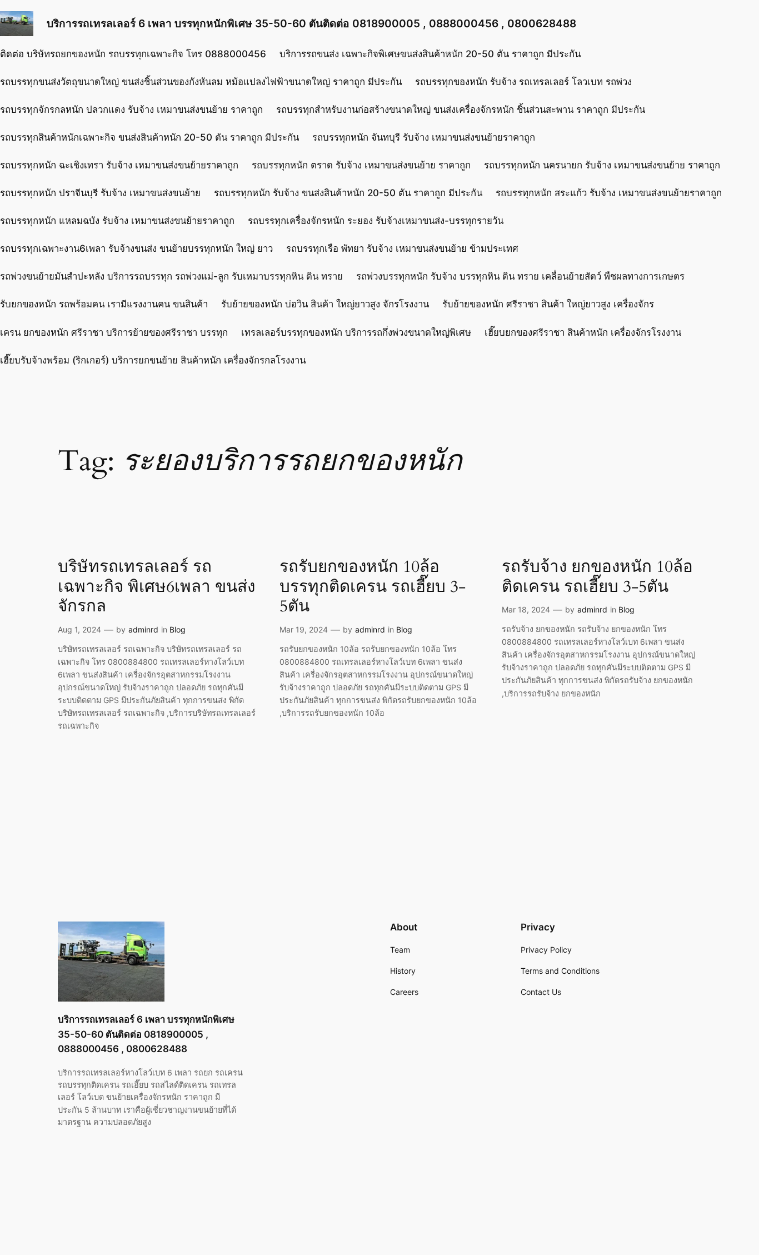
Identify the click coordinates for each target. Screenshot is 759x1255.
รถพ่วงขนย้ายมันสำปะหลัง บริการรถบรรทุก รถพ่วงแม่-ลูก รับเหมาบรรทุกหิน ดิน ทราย (171, 276)
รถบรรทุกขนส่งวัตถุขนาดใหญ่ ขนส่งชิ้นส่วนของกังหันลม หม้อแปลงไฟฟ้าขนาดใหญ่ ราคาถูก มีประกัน (201, 81)
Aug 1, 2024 (79, 629)
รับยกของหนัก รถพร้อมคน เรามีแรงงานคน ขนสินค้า (104, 304)
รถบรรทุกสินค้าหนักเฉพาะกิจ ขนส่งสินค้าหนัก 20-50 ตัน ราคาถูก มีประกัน (149, 137)
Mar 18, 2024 (526, 609)
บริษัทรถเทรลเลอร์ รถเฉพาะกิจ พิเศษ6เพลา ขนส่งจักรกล (156, 587)
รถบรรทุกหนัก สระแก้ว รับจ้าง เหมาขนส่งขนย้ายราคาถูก (609, 192)
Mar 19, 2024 (303, 629)
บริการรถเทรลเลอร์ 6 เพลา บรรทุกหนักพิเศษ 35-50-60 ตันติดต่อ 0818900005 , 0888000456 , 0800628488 (311, 23)
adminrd (143, 629)
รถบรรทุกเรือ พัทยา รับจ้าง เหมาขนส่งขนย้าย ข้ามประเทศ (402, 248)
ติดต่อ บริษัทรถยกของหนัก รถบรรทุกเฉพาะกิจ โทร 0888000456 (133, 53)
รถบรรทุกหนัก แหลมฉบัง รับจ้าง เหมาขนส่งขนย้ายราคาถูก (117, 220)
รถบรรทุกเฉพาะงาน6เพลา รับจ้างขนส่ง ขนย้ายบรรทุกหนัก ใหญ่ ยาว (136, 248)
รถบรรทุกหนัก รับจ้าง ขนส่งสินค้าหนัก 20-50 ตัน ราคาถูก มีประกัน (348, 192)
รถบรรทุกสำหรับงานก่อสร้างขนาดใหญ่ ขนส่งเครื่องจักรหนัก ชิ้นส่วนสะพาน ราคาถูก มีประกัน (460, 109)
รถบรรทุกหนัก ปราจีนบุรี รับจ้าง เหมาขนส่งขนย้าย (100, 192)
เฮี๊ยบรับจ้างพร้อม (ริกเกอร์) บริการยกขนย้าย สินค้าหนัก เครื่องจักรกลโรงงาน (153, 360)
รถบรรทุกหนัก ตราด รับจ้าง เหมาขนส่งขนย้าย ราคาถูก (361, 165)
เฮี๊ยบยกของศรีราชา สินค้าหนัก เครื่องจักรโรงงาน (583, 332)
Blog (177, 629)
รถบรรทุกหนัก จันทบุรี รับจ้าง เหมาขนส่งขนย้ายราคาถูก (423, 137)
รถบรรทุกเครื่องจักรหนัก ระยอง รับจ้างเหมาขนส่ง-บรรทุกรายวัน (375, 220)
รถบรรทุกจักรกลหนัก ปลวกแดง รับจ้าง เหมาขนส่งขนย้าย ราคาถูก (131, 109)
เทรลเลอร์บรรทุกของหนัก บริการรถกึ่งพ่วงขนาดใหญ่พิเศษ (356, 332)
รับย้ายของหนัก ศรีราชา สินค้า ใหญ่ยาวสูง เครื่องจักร (548, 304)
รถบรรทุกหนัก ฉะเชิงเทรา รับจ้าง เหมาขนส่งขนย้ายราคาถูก (119, 165)
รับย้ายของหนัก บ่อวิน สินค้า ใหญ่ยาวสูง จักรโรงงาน (325, 304)
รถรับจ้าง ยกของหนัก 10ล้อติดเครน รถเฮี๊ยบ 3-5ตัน (597, 577)
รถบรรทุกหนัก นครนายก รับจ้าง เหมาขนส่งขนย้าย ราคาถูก (602, 165)
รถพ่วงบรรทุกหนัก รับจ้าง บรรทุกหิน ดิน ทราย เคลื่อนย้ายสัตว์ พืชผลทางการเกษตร (520, 276)
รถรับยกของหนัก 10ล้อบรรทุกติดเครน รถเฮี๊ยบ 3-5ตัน (372, 587)
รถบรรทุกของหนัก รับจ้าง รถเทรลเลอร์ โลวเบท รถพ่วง (523, 81)
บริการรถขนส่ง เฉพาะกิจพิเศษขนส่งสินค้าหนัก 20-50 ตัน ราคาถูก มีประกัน (430, 53)
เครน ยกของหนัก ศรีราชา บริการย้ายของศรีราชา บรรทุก (114, 332)
